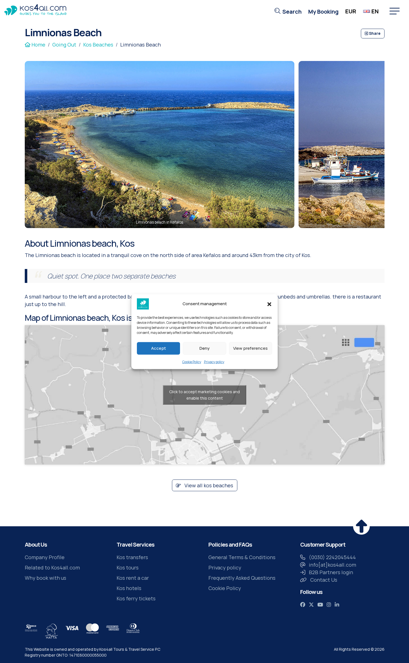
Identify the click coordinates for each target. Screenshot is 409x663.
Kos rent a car (133, 577)
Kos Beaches (98, 44)
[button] (269, 304)
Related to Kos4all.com (52, 567)
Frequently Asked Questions (241, 577)
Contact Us (323, 579)
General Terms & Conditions (241, 557)
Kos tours (128, 567)
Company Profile (45, 557)
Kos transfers (132, 557)
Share (374, 33)
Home (37, 44)
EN (375, 11)
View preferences (250, 348)
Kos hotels (129, 588)
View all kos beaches (208, 485)
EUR (350, 11)
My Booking (323, 11)
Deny (204, 348)
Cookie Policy (191, 361)
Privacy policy (214, 361)
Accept (158, 348)
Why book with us (45, 577)
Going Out (64, 44)
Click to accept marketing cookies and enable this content (204, 395)
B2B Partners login (331, 572)
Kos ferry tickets (136, 598)
